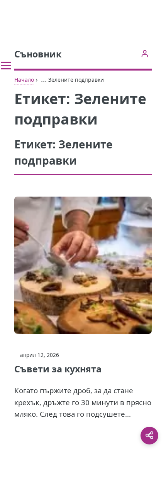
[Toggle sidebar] (6, 65)
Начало (24, 79)
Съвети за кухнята (58, 369)
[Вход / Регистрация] (144, 53)
